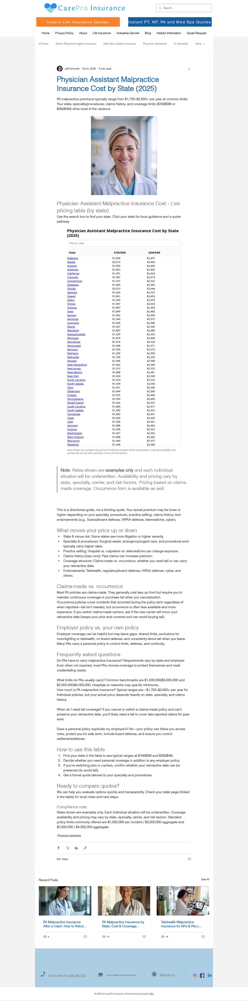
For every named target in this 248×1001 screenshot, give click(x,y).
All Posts (43, 43)
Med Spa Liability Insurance (119, 43)
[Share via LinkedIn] (76, 848)
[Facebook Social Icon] (202, 975)
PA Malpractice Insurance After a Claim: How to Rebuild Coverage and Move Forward (64, 924)
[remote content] (124, 342)
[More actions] (189, 68)
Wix (152, 993)
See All (205, 879)
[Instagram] (194, 975)
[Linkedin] (209, 975)
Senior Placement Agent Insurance (76, 43)
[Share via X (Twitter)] (67, 848)
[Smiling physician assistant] (124, 901)
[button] (169, 33)
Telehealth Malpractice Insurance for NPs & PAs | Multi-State (179, 924)
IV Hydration (181, 43)
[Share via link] (85, 848)
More (199, 43)
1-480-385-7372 (76, 975)
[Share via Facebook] (58, 848)
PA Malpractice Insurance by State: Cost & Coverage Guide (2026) (123, 924)
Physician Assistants (155, 43)
